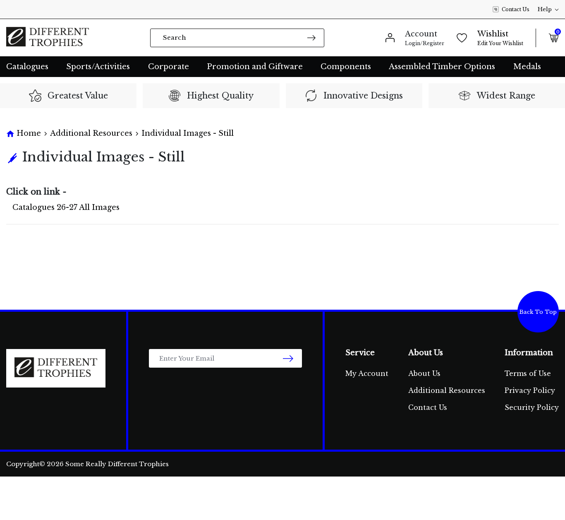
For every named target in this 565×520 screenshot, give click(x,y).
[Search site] (311, 37)
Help (545, 9)
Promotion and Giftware (255, 66)
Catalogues (27, 66)
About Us (424, 373)
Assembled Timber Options (442, 66)
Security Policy (532, 407)
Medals (527, 66)
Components (346, 66)
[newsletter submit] (288, 358)
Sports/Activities (98, 66)
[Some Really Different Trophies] (47, 37)
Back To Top (538, 311)
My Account (366, 373)
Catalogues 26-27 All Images (66, 207)
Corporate (168, 66)
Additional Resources (446, 390)
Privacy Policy (530, 390)
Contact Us (515, 9)
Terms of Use (528, 373)
